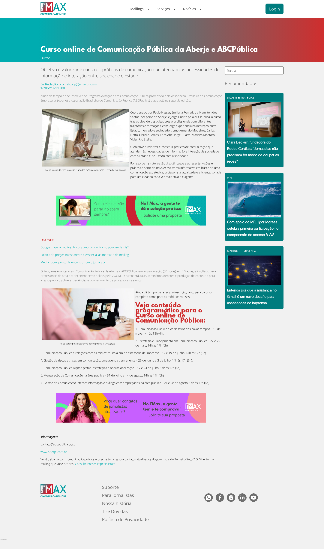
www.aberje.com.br (53, 452)
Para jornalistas (118, 495)
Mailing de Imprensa (241, 251)
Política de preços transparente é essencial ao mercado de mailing (84, 255)
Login (274, 8)
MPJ (229, 177)
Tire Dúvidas (115, 511)
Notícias (189, 9)
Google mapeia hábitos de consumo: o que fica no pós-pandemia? (84, 247)
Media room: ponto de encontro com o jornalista (72, 262)
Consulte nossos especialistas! (95, 464)
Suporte (110, 487)
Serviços (163, 9)
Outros (45, 58)
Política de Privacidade (125, 519)
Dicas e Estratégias (240, 97)
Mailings (137, 9)
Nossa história (116, 503)
